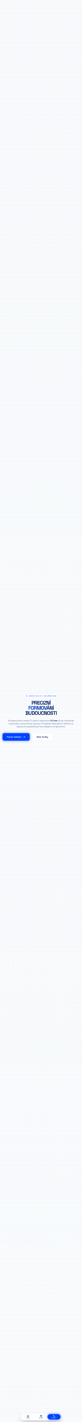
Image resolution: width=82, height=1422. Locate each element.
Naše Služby (42, 737)
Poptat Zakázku (14, 737)
